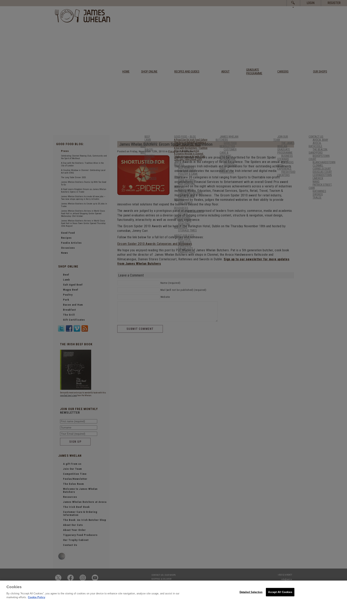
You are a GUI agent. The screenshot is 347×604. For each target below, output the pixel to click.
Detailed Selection (251, 591)
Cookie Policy (36, 597)
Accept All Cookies (280, 591)
